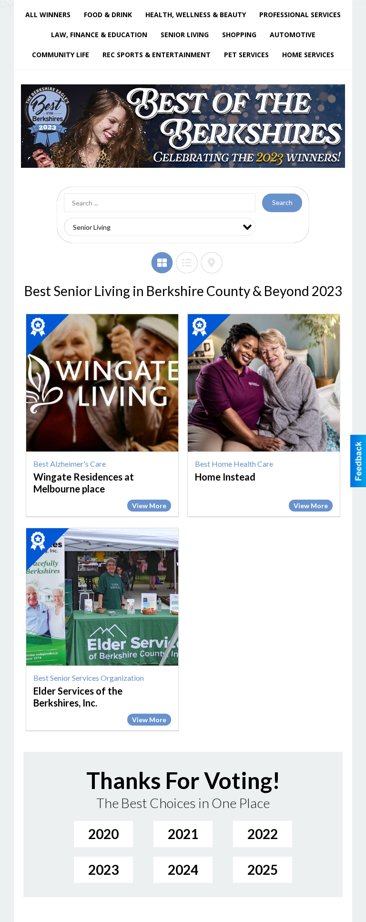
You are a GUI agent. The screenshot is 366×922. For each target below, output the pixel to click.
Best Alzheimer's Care (69, 463)
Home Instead (225, 476)
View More (149, 506)
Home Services (308, 54)
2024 (183, 869)
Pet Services (246, 54)
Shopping (239, 34)
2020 (103, 834)
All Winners (48, 14)
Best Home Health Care (234, 463)
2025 (262, 869)
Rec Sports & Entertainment (156, 54)
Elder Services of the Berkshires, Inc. (77, 696)
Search (282, 202)
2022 (262, 834)
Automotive (292, 34)
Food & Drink (108, 14)
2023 (103, 869)
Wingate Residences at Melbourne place (83, 482)
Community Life (60, 54)
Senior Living (185, 34)
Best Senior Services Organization (88, 677)
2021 (183, 834)
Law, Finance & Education (99, 34)
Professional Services (300, 14)
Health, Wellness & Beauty (195, 14)
